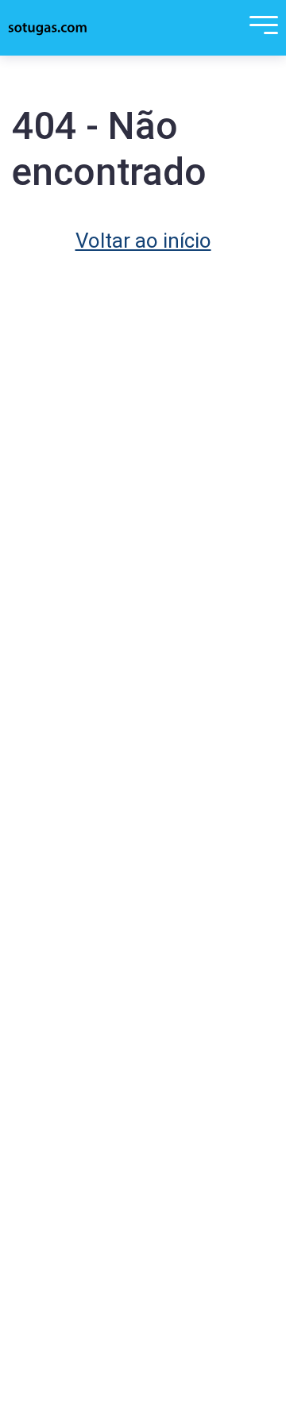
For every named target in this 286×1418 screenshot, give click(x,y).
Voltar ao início (143, 240)
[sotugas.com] (47, 27)
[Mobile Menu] (260, 28)
